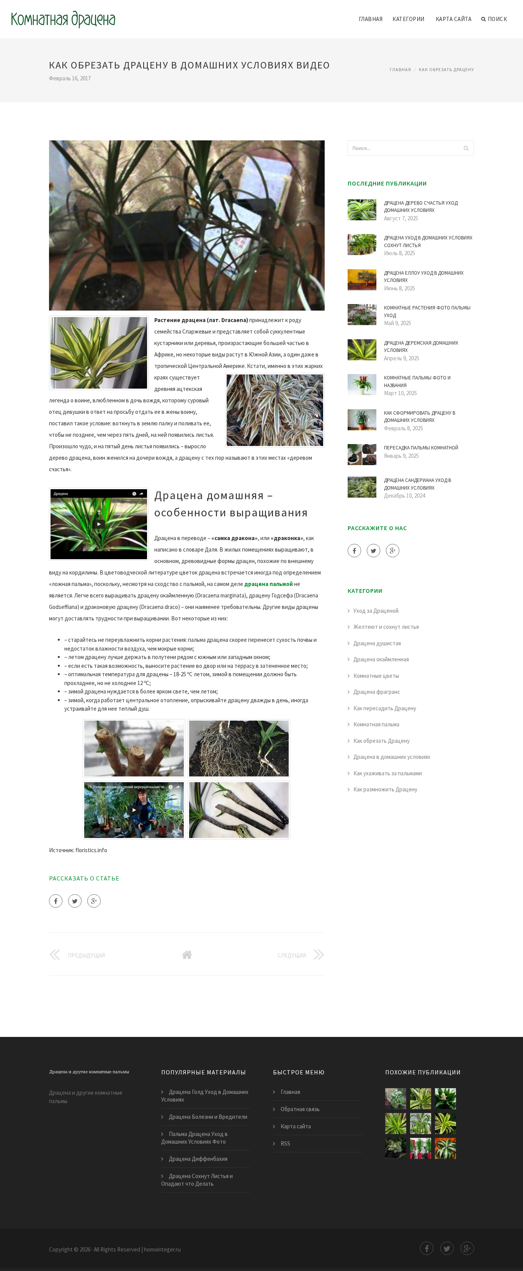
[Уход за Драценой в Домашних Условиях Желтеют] (420, 1148)
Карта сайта (454, 19)
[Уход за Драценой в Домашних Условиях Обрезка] (395, 1148)
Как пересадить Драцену (384, 708)
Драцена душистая (377, 643)
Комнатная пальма (376, 724)
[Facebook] (55, 901)
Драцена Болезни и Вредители (208, 1116)
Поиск (497, 19)
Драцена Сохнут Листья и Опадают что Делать (197, 1179)
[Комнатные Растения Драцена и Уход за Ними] (445, 1123)
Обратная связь (300, 1109)
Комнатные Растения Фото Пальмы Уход (427, 311)
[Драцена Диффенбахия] (395, 1098)
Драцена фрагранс (376, 691)
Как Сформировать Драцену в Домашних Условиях (419, 417)
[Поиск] (466, 148)
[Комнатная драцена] (63, 14)
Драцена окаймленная (381, 659)
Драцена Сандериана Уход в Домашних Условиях (417, 484)
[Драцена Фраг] (445, 1098)
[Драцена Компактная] (445, 1148)
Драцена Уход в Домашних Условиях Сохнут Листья (428, 241)
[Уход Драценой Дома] (395, 1123)
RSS (285, 1143)
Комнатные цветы (376, 675)
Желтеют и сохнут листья (386, 626)
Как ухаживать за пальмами (387, 773)
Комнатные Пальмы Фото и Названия (417, 381)
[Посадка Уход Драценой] (420, 1098)
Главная (371, 19)
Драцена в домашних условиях (391, 756)
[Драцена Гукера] (420, 1123)
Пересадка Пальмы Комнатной (421, 447)
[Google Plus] (94, 901)
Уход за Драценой (376, 610)
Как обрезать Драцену (446, 69)
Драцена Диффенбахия (198, 1158)
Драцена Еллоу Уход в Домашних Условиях (424, 277)
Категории (408, 19)
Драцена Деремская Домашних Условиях (421, 347)
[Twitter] (75, 901)
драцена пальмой (268, 583)
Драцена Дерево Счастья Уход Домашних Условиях (421, 207)
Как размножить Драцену (385, 789)
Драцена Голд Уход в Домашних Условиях (204, 1095)
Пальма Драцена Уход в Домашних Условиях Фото (194, 1137)
